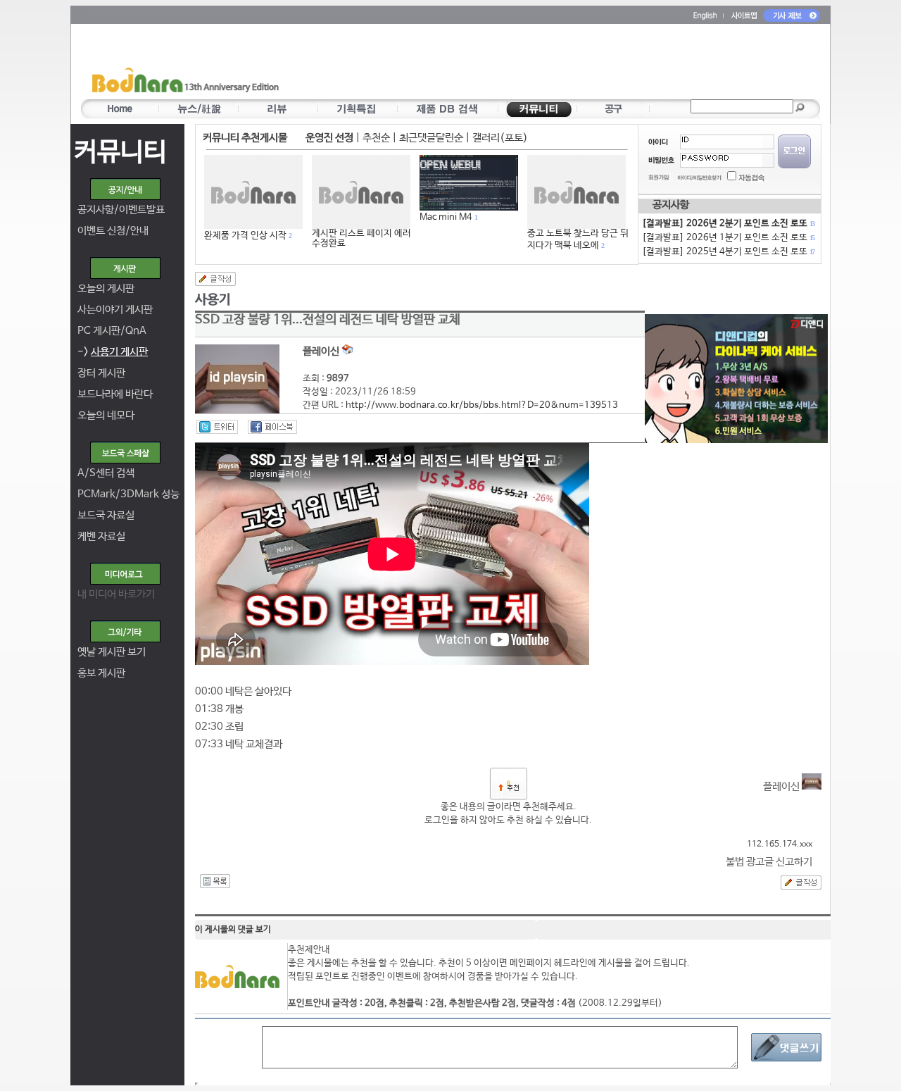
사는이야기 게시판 (115, 310)
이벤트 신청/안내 (113, 231)
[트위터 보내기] (217, 427)
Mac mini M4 (446, 217)
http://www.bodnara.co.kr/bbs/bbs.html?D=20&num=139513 (482, 405)
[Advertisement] (533, 64)
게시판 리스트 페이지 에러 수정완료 (361, 238)
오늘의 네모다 (105, 415)
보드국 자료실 (105, 515)
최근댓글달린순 (431, 138)
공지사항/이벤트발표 (121, 210)
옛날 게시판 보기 (111, 652)
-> (112, 352)
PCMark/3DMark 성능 (128, 494)
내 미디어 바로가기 (116, 594)
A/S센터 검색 (105, 473)
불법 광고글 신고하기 (769, 862)
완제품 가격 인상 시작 (245, 235)
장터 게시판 (101, 373)
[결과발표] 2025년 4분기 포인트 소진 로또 (728, 252)
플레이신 (782, 786)
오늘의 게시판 (105, 288)
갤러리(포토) (500, 138)
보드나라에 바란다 (115, 394)
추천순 (376, 138)
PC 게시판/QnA (111, 331)
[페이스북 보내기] (272, 427)
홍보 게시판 (101, 673)
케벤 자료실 (101, 536)
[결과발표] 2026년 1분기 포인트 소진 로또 (728, 237)
